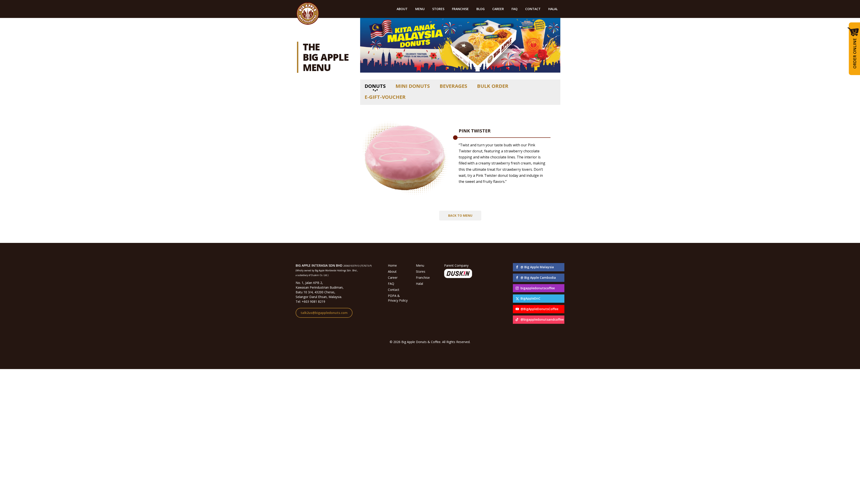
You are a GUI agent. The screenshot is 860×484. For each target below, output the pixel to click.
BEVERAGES (453, 85)
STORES (438, 9)
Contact (393, 289)
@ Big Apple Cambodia (538, 277)
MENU (420, 9)
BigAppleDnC (530, 298)
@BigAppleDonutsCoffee (539, 309)
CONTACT (533, 9)
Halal (419, 283)
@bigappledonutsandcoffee (542, 319)
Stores (420, 271)
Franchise (423, 277)
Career (393, 277)
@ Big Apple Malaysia (537, 267)
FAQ (515, 9)
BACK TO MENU (460, 215)
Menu (420, 265)
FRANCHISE (460, 9)
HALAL (553, 9)
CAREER (498, 9)
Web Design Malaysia (430, 346)
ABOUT (402, 9)
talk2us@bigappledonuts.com (324, 313)
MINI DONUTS (413, 85)
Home (392, 265)
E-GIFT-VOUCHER (385, 96)
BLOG (480, 9)
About (392, 271)
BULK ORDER (492, 85)
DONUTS (375, 85)
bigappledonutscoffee (537, 288)
